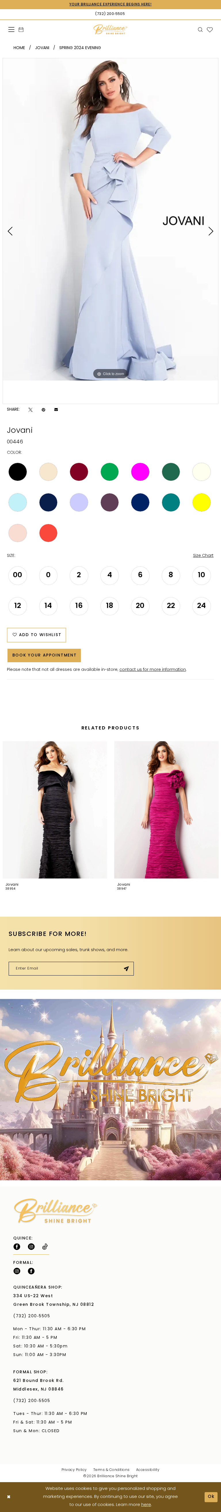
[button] (11, 29)
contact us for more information (152, 670)
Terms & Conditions (111, 1470)
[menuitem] (11, 29)
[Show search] (200, 29)
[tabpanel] (110, 219)
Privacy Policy (74, 1470)
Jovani (42, 48)
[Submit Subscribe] (126, 968)
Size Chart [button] (203, 556)
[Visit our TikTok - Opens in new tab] (45, 1246)
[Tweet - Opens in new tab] (30, 410)
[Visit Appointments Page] (110, 1089)
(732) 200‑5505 (33, 1316)
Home (19, 48)
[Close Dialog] (8, 1497)
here (146, 1505)
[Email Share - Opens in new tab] (56, 410)
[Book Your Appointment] (21, 29)
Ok (211, 1497)
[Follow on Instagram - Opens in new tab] (31, 1246)
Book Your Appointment (44, 655)
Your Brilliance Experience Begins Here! (110, 4)
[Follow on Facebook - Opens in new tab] (16, 1246)
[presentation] (55, 809)
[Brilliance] (110, 29)
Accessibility (148, 1470)
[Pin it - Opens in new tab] (43, 410)
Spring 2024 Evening (80, 48)
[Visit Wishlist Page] (210, 29)
